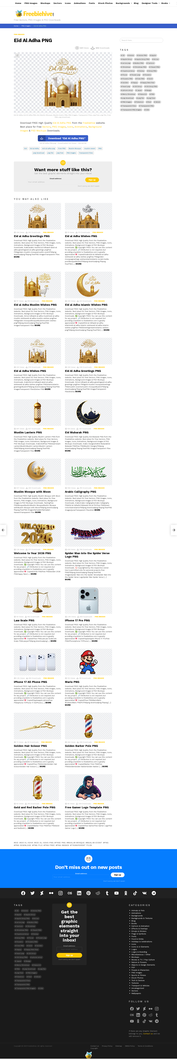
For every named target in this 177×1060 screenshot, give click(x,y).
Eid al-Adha (34, 148)
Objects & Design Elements (143, 965)
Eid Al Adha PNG (62, 122)
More (17, 257)
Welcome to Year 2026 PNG (32, 553)
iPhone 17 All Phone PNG (30, 681)
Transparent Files (86, 153)
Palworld (143, 94)
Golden (125, 83)
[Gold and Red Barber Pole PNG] (37, 787)
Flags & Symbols (138, 934)
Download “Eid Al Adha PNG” (67, 138)
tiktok (157, 102)
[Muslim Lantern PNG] (37, 412)
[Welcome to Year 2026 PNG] (37, 533)
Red (149, 102)
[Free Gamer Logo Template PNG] (88, 787)
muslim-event (89, 148)
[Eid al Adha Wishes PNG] (88, 216)
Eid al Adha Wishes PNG (81, 236)
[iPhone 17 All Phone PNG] (37, 662)
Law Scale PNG (24, 620)
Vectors (57, 3)
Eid (25, 148)
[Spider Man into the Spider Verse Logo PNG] (88, 533)
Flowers (147, 75)
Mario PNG (72, 681)
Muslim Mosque (75, 148)
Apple (153, 55)
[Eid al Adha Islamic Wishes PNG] (88, 285)
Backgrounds (123, 3)
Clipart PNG (155, 67)
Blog (136, 3)
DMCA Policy (130, 1046)
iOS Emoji (138, 86)
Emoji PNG (152, 71)
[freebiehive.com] (88, 1055)
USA (147, 110)
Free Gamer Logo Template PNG (87, 807)
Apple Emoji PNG (142, 59)
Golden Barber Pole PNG (81, 745)
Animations (80, 3)
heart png (126, 86)
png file (50, 153)
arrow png (126, 63)
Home (18, 3)
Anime (131, 55)
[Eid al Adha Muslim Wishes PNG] (37, 285)
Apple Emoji (127, 59)
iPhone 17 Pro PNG (77, 620)
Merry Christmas (128, 94)
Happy (135, 83)
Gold (151, 79)
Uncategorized (137, 988)
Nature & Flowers (139, 962)
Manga (148, 90)
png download (38, 153)
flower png (136, 75)
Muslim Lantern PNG (28, 432)
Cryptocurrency (128, 71)
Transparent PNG (147, 106)
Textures (135, 983)
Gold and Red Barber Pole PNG (34, 807)
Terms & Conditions (145, 1046)
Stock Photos (105, 3)
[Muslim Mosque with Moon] (37, 472)
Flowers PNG (127, 79)
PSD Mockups (38, 130)
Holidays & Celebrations (141, 941)
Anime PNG (142, 55)
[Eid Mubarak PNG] (88, 412)
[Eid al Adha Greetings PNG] (37, 216)
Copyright (94, 1048)
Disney (141, 71)
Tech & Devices (138, 980)
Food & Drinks (137, 939)
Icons (68, 3)
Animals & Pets (137, 910)
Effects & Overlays (139, 929)
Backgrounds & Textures (142, 918)
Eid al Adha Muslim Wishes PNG (35, 304)
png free (60, 153)
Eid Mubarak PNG (76, 432)
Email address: (56, 178)
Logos (134, 949)
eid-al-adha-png (48, 148)
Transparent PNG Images (131, 110)
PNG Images (30, 3)
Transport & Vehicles (140, 986)
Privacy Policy (107, 1046)
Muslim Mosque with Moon (32, 491)
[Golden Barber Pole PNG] (88, 726)
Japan (139, 90)
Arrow (156, 59)
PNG (100, 148)
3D (123, 55)
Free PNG (61, 148)
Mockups (45, 3)
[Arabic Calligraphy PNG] (88, 472)
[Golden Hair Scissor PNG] (37, 726)
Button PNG (139, 63)
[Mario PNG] (88, 662)
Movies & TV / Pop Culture (143, 960)
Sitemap (118, 1046)
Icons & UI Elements (140, 947)
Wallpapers (136, 993)
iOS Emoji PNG (151, 86)
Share (17, 55)
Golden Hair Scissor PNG (30, 745)
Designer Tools (149, 3)
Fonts (92, 3)
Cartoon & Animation (140, 926)
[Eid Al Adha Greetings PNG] (88, 351)
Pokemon (139, 102)
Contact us (148, 1034)
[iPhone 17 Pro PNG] (88, 600)
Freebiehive (89, 122)
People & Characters (140, 970)
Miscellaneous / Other (140, 954)
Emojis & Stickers (138, 931)
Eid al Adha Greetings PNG (32, 236)
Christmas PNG (140, 67)
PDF (133, 967)
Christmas (126, 67)
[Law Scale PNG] (37, 600)
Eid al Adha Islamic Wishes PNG (86, 304)
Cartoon (151, 63)
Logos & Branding (139, 952)
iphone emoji (127, 90)
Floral (124, 75)
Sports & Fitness (138, 975)
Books (164, 3)
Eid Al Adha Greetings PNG (83, 370)
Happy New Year (148, 83)
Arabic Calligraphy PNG (80, 491)
